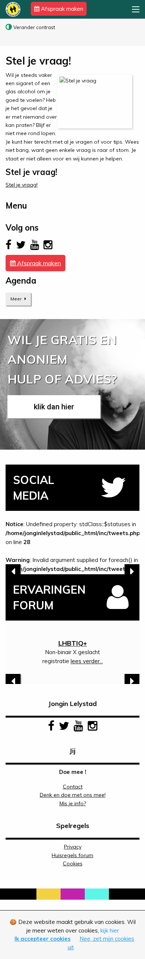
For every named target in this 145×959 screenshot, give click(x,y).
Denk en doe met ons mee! (73, 794)
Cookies (73, 863)
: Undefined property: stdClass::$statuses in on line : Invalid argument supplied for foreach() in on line (72, 547)
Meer (16, 299)
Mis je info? (72, 803)
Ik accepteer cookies (42, 938)
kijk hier (109, 930)
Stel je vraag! (22, 184)
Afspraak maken (61, 8)
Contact (73, 786)
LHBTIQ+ (72, 643)
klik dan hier (54, 406)
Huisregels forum (72, 855)
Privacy (72, 846)
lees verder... (87, 661)
